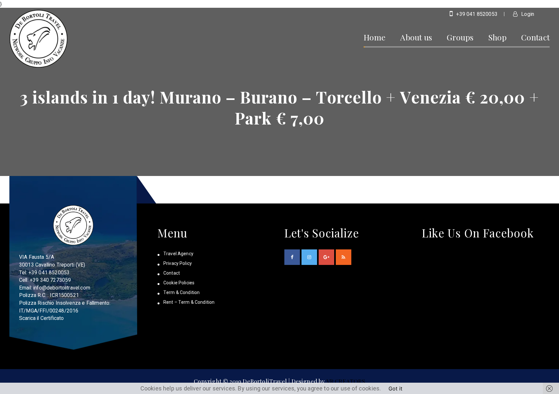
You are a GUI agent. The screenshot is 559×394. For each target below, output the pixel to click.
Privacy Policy (177, 263)
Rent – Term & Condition (188, 302)
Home (375, 37)
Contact (535, 37)
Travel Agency (178, 253)
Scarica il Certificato (41, 318)
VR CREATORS (345, 381)
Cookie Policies (178, 282)
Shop (497, 37)
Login (527, 14)
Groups (460, 37)
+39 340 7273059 (50, 280)
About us (416, 37)
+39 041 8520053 (476, 14)
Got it (395, 388)
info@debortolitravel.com (61, 288)
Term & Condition (181, 292)
